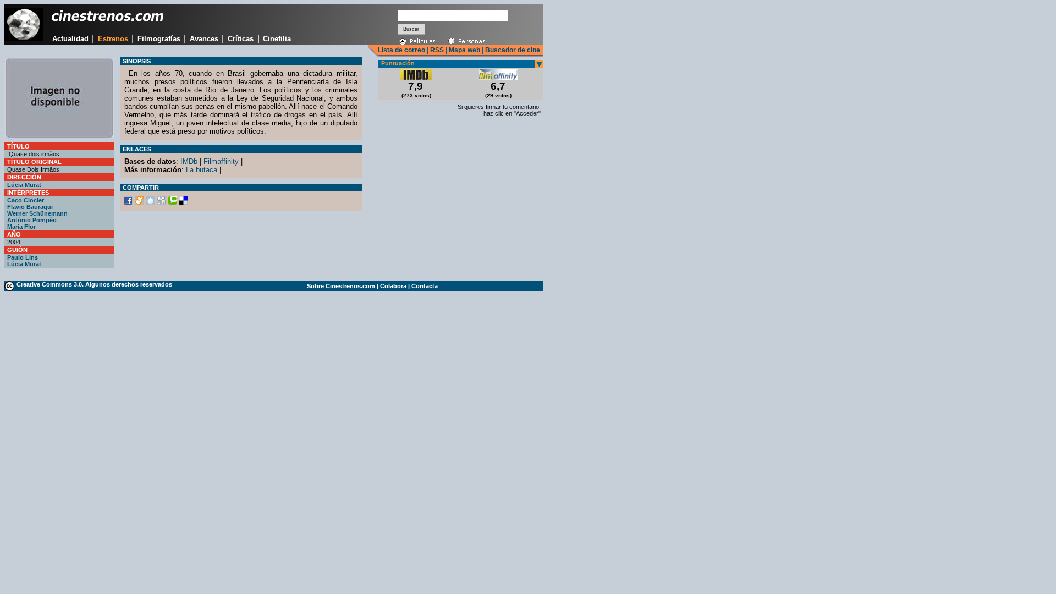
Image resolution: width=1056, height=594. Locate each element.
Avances (204, 39)
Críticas (241, 39)
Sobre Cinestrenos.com (341, 286)
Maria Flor (21, 226)
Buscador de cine (511, 50)
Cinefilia (277, 39)
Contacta (424, 286)
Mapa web (464, 50)
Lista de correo (401, 50)
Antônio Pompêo (32, 220)
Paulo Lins (22, 257)
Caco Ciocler (25, 200)
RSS (437, 50)
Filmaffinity (221, 161)
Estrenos (113, 39)
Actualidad (70, 39)
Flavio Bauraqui (30, 207)
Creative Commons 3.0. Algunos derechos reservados (94, 284)
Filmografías (159, 39)
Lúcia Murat (24, 185)
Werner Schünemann (37, 213)
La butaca (201, 170)
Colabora (393, 286)
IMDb (188, 161)
